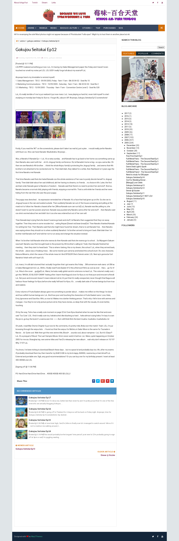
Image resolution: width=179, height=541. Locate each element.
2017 (126, 113)
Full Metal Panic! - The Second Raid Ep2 (142, 172)
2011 (126, 127)
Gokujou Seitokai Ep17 (40, 397)
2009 (126, 132)
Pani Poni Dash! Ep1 (134, 156)
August (130, 201)
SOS (121, 28)
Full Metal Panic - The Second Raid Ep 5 (142, 161)
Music (53, 28)
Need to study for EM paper (137, 175)
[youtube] (162, 3)
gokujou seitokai (33, 41)
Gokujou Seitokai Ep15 (40, 420)
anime (22, 41)
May (129, 209)
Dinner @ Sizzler (133, 191)
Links (54, 3)
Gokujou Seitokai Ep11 (135, 193)
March (129, 215)
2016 (126, 116)
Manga (43, 28)
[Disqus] (65, 493)
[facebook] (158, 3)
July (129, 204)
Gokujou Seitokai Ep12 (135, 188)
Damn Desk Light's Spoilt (136, 167)
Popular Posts (143, 54)
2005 (126, 143)
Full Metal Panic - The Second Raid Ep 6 (142, 159)
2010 (126, 129)
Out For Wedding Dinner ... (136, 180)
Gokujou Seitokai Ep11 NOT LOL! (139, 196)
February (130, 217)
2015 (126, 119)
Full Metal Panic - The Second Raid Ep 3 (142, 169)
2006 (126, 140)
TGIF (98, 28)
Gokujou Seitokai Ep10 (135, 199)
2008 (126, 135)
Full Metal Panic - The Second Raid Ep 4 (142, 164)
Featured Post (128, 54)
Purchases (110, 28)
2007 (126, 137)
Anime (31, 28)
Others (86, 28)
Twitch (35, 3)
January (130, 220)
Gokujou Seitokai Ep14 (40, 431)
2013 (126, 124)
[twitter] (153, 3)
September (132, 153)
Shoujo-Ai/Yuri (68, 28)
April (129, 212)
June (129, 207)
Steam (44, 3)
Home (21, 28)
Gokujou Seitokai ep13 (135, 185)
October (130, 151)
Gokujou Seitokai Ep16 (40, 409)
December (131, 145)
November (131, 148)
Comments (157, 53)
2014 (126, 121)
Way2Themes (36, 536)
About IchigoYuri (21, 3)
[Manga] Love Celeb (134, 183)
